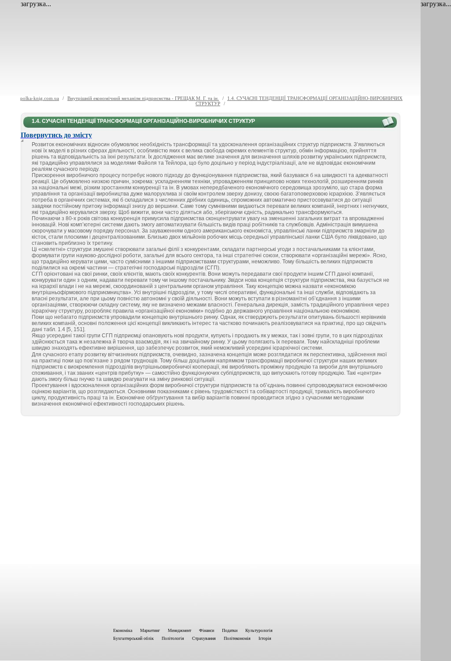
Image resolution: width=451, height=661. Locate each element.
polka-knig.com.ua (39, 98)
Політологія (173, 638)
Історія (265, 638)
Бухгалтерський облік (133, 638)
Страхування (204, 638)
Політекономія (237, 638)
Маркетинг (150, 630)
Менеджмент (179, 630)
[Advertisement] (210, 520)
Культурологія (259, 630)
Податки (229, 630)
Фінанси (206, 630)
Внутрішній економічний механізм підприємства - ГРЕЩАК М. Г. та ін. (143, 98)
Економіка (122, 630)
